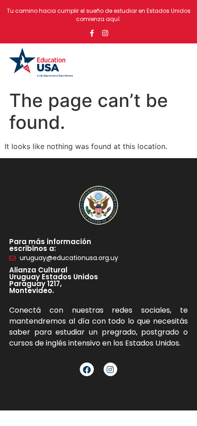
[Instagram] (105, 33)
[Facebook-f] (91, 33)
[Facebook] (87, 369)
